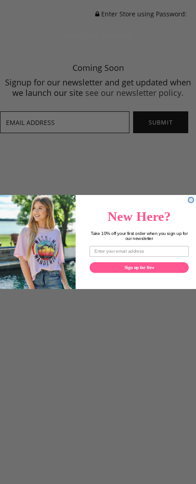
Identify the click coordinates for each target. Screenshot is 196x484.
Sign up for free (139, 267)
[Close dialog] (191, 200)
